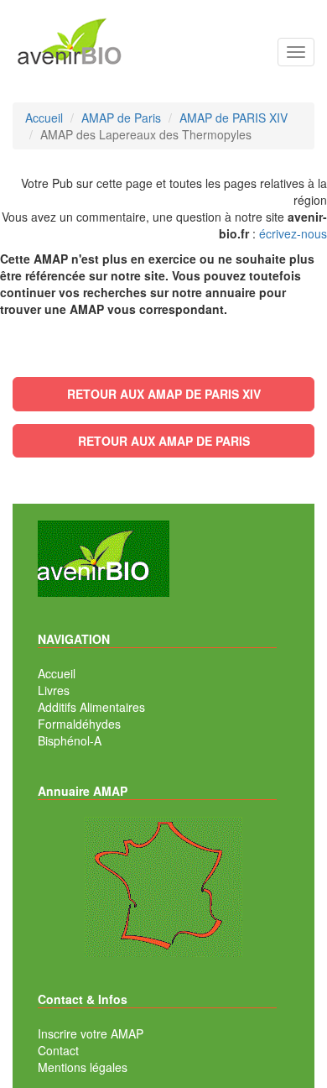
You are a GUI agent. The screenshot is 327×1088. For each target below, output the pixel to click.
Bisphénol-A (69, 740)
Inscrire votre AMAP (90, 1033)
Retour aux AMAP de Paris (164, 440)
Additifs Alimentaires (91, 706)
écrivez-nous (293, 233)
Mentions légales (82, 1067)
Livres (54, 690)
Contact (58, 1050)
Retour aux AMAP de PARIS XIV (164, 393)
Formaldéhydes (79, 723)
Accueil (56, 673)
